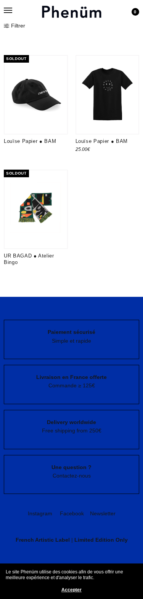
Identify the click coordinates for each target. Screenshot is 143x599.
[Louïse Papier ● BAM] (36, 94)
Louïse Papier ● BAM (30, 141)
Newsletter (103, 513)
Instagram (40, 513)
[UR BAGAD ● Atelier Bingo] (36, 209)
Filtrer (18, 25)
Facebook (72, 513)
